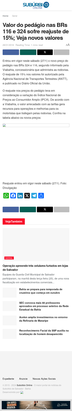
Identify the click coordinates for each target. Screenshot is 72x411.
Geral (14, 15)
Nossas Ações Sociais (44, 378)
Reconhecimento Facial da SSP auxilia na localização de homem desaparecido (44, 332)
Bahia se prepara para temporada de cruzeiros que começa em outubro (40, 290)
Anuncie (23, 378)
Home (5, 15)
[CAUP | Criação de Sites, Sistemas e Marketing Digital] (21, 392)
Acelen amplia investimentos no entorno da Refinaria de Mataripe (43, 318)
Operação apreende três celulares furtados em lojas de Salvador (35, 267)
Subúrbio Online (24, 385)
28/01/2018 (8, 45)
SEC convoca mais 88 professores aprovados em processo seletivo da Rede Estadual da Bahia (44, 306)
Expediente (8, 378)
